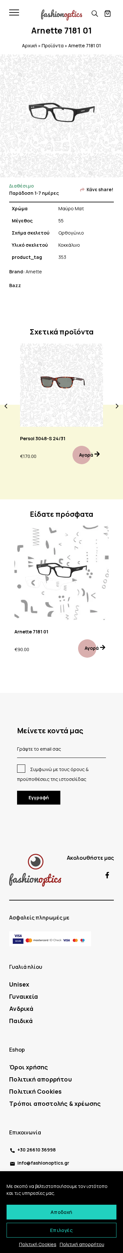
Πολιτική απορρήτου (82, 1244)
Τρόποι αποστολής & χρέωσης (55, 1103)
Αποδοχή (61, 1212)
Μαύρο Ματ (71, 208)
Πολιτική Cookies (37, 1244)
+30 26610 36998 (36, 1150)
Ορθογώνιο (71, 233)
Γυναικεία (23, 996)
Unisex (19, 984)
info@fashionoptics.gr (43, 1163)
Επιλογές (61, 1230)
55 (61, 220)
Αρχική (29, 45)
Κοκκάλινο (69, 245)
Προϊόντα (53, 45)
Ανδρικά (21, 1009)
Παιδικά (21, 1021)
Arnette (34, 271)
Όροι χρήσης (28, 1067)
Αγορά (86, 455)
